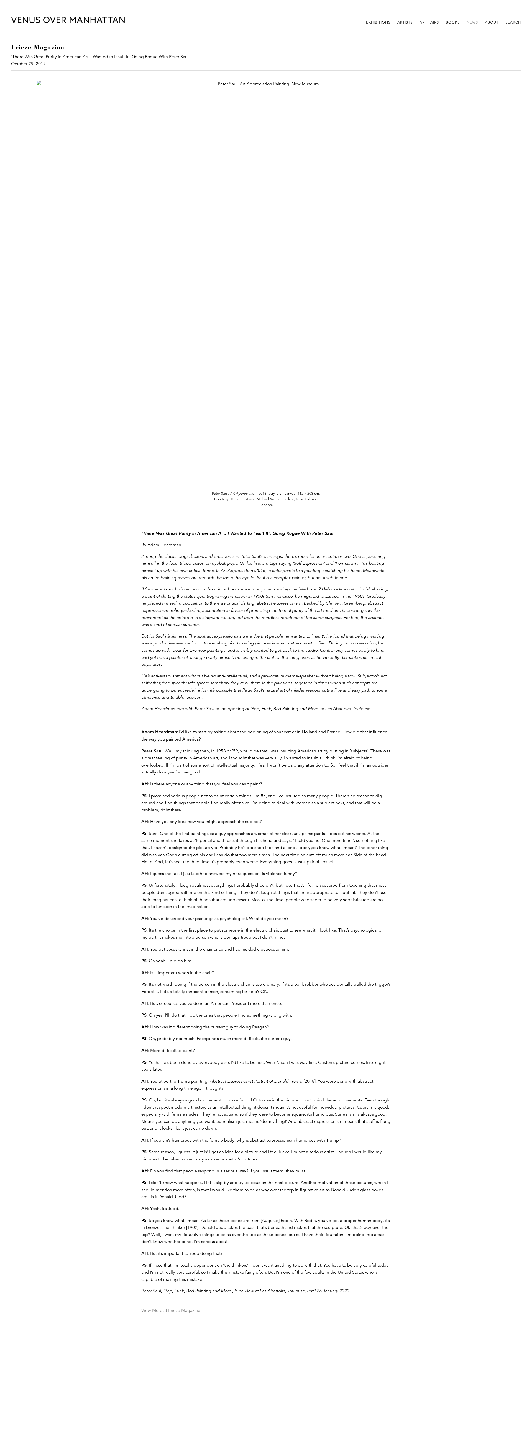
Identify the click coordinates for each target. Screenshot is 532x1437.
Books (453, 22)
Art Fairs (429, 22)
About (491, 22)
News (472, 22)
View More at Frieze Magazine (170, 1310)
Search (513, 22)
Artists (405, 22)
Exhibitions (378, 22)
